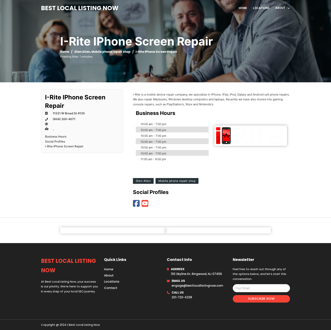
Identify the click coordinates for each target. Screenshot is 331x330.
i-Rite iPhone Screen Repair (64, 146)
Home (243, 8)
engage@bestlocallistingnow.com (197, 286)
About (109, 275)
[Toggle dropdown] (288, 8)
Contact (110, 288)
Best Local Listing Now (80, 8)
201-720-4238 (182, 297)
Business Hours (55, 136)
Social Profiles (55, 141)
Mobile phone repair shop (110, 52)
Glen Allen (82, 52)
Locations (261, 8)
